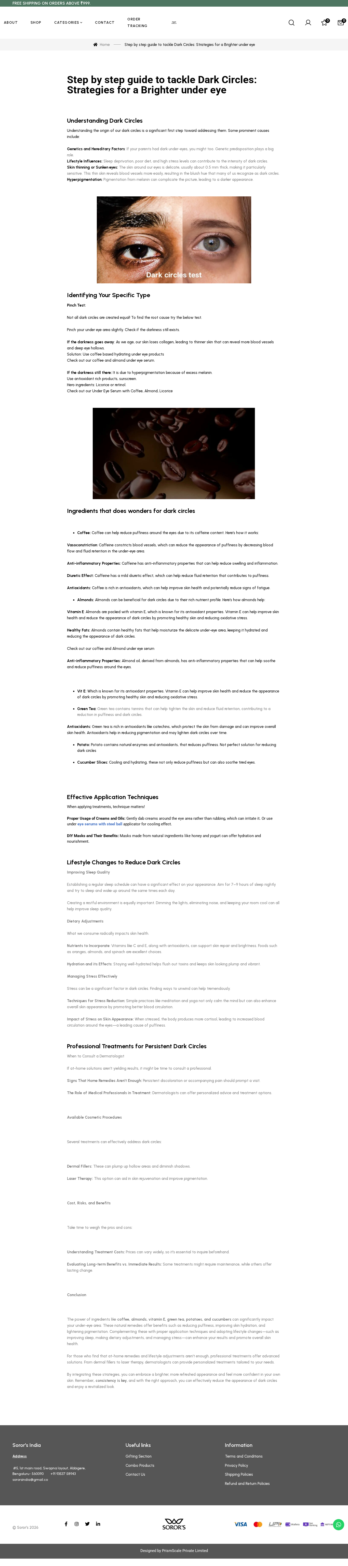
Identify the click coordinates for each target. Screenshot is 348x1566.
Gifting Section (139, 1456)
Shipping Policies (239, 1474)
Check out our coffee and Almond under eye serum (110, 648)
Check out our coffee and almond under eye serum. (111, 360)
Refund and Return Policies (247, 1483)
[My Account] (308, 22)
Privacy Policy (236, 1465)
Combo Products (140, 1465)
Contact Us (135, 1474)
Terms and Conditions (244, 1456)
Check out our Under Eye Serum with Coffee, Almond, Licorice (120, 391)
